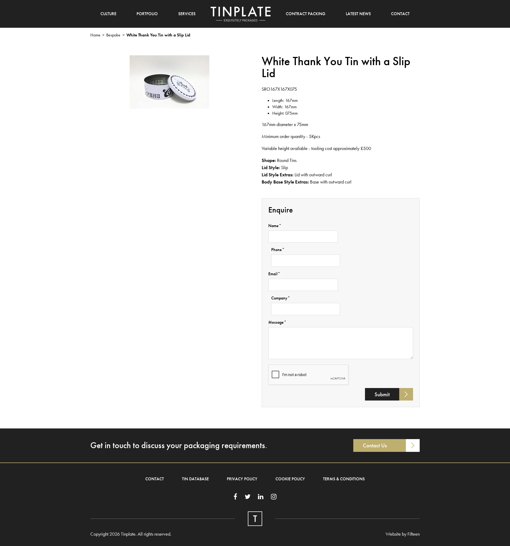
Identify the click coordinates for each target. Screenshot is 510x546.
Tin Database (195, 479)
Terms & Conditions (344, 479)
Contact (400, 13)
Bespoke (113, 35)
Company (280, 298)
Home (95, 35)
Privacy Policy (242, 479)
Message (277, 322)
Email (274, 274)
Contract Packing (305, 13)
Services (187, 13)
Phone (277, 249)
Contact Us (375, 445)
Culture (108, 13)
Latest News (358, 13)
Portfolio (147, 13)
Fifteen (413, 534)
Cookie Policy (290, 479)
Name (274, 225)
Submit (382, 394)
